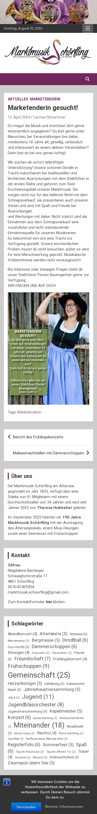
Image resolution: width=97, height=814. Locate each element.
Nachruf (46, 733)
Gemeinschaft (39, 675)
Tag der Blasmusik (30, 751)
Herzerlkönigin (25, 683)
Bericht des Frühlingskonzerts (38, 437)
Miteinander (39, 725)
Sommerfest (58, 744)
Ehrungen (18, 652)
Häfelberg (54, 684)
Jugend (38, 696)
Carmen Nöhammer (49, 117)
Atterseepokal (18, 640)
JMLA (14, 697)
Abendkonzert (22, 634)
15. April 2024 (19, 117)
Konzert (19, 717)
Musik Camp (24, 733)
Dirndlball (75, 640)
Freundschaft (32, 659)
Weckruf (40, 757)
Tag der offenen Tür (61, 751)
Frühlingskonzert (70, 659)
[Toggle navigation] (10, 79)
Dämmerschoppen (54, 646)
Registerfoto (24, 744)
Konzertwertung (45, 718)
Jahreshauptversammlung (52, 689)
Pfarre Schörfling (71, 733)
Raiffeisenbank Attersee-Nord (47, 739)
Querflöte (16, 739)
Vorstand (22, 757)
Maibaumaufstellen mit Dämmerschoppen (48, 453)
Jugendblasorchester (36, 704)
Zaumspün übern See (31, 762)
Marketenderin (45, 99)
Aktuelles (18, 99)
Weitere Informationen (64, 807)
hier (49, 602)
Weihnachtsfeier (64, 757)
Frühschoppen (28, 666)
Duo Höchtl (18, 647)
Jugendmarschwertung (27, 711)
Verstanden (26, 807)
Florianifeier (62, 653)
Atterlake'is (54, 633)
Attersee (78, 634)
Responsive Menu (87, 28)
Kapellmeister (66, 711)
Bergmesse (46, 640)
